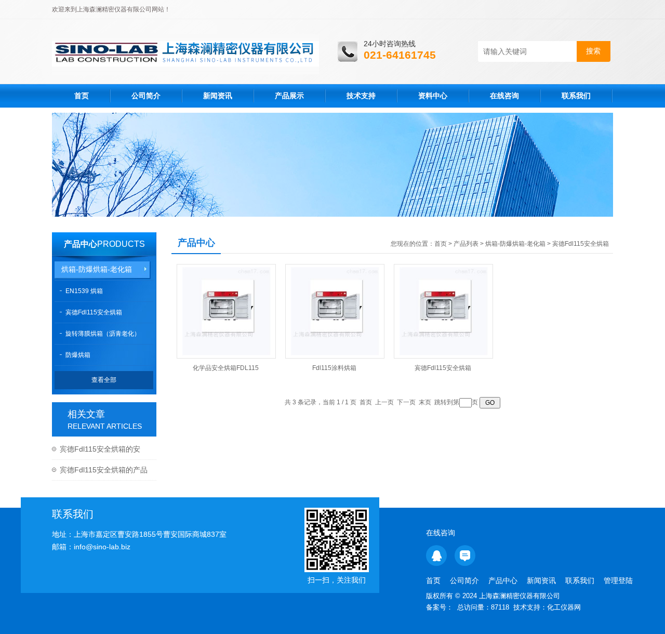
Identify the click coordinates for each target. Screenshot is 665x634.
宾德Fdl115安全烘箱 (93, 312)
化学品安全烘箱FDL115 (226, 368)
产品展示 (289, 95)
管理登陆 (618, 580)
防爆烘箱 (77, 355)
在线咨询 (504, 95)
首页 (81, 95)
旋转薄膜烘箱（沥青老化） (102, 333)
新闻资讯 (217, 95)
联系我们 (576, 95)
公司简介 (146, 95)
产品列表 (466, 243)
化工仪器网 (564, 607)
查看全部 (103, 380)
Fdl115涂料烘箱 (334, 368)
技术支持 (361, 95)
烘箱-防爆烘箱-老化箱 (96, 269)
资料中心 (432, 95)
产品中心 (80, 244)
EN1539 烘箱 (84, 291)
